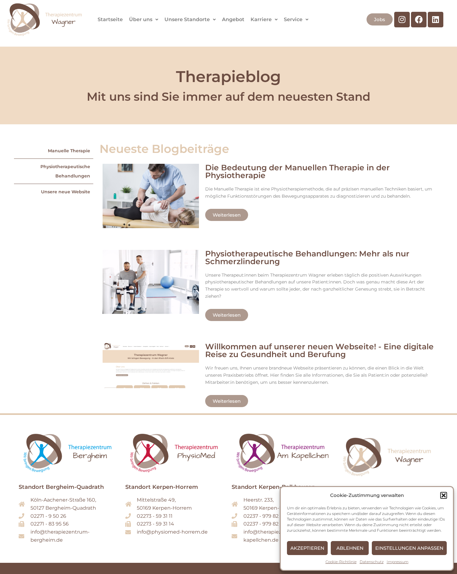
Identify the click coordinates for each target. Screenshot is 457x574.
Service (293, 19)
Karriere (261, 19)
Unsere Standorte (187, 19)
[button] (444, 495)
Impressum (398, 561)
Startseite (110, 19)
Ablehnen (349, 548)
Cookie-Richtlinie (341, 561)
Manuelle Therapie (69, 151)
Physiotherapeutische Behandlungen (65, 171)
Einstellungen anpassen (409, 548)
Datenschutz (372, 561)
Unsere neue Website (65, 192)
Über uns (140, 19)
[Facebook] (419, 19)
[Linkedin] (435, 19)
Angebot (233, 19)
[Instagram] (402, 19)
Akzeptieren (307, 548)
